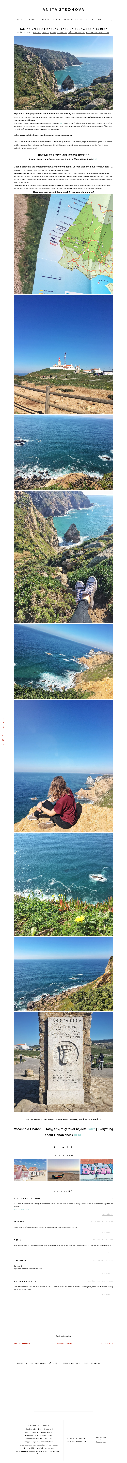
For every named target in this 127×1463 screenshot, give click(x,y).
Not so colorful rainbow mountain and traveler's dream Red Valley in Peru (39, 1452)
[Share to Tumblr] (67, 1147)
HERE (78, 1135)
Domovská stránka (64, 1344)
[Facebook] (3, 719)
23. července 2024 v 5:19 (100, 1281)
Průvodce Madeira (38, 1363)
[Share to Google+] (72, 1147)
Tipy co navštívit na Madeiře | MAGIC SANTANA (38, 1448)
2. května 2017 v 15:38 (102, 1260)
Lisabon (45, 32)
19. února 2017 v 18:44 (101, 1221)
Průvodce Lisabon (50, 19)
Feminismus (95, 1363)
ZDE (95, 159)
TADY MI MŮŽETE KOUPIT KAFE (76, 1441)
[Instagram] (3, 727)
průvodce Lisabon (76, 32)
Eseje (86, 1363)
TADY (61, 123)
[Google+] (3, 731)
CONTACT (32, 19)
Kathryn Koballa (25, 1281)
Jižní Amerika (54, 1363)
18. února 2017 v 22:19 (101, 1198)
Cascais (37, 32)
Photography (21, 1363)
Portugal (62, 32)
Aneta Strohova (64, 9)
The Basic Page (100, 1442)
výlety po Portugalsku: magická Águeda (38, 1432)
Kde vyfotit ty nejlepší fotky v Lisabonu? (38, 1435)
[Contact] (3, 740)
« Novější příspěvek (22, 1344)
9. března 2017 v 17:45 (102, 1240)
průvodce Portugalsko (97, 32)
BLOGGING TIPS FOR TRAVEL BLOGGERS (39, 1439)
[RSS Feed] (3, 744)
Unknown (20, 1260)
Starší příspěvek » (105, 1344)
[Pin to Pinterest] (55, 1147)
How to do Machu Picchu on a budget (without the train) (39, 1445)
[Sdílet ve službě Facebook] (59, 1147)
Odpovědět (107, 1214)
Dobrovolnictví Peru (71, 1363)
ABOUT (20, 19)
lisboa (53, 32)
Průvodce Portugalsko (76, 19)
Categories (98, 19)
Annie (17, 1240)
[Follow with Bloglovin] (3, 735)
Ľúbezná (19, 1222)
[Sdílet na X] (63, 1147)
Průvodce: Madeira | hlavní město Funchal (39, 1429)
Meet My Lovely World (29, 1198)
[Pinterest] (3, 723)
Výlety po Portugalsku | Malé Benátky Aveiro (38, 1442)
